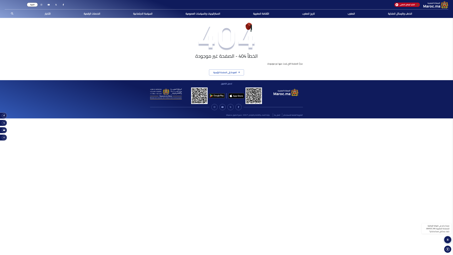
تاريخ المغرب (308, 13)
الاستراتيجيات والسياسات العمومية (203, 13)
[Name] (447, 249)
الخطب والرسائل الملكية (400, 13)
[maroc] (63, 4)
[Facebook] (238, 107)
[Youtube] (222, 107)
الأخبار (48, 13)
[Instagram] (214, 107)
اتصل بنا (277, 115)
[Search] (11, 13)
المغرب (351, 13)
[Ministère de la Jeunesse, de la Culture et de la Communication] (166, 93)
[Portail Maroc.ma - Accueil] (286, 92)
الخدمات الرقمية (92, 13)
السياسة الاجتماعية (143, 13)
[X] (230, 107)
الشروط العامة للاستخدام (293, 115)
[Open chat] (447, 239)
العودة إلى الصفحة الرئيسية (225, 72)
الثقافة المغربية (261, 13)
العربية (32, 4)
